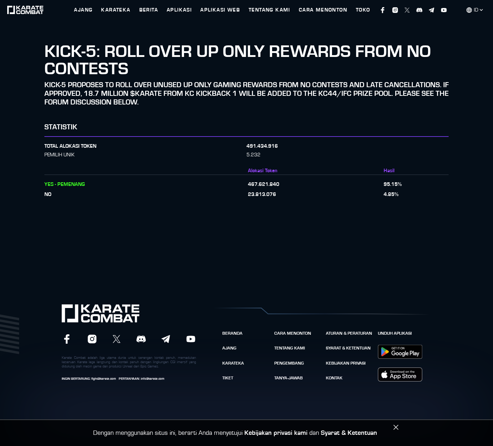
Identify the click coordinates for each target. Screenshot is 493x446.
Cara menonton (292, 333)
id (476, 10)
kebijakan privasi (346, 363)
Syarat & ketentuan (348, 348)
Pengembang (289, 363)
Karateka (233, 363)
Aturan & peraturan (349, 333)
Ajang (229, 348)
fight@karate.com (103, 378)
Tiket (227, 378)
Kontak (334, 378)
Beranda (232, 333)
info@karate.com (152, 378)
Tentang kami (289, 348)
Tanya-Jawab (288, 378)
